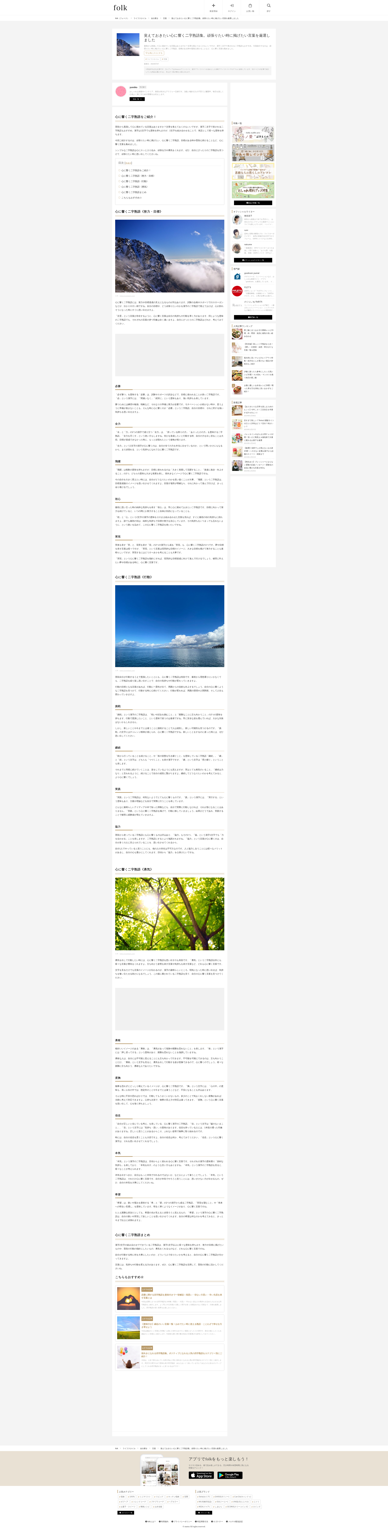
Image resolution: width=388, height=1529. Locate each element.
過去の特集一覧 (254, 203)
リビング (159, 1497)
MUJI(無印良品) (205, 1502)
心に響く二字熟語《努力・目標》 (138, 176)
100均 (132, 1497)
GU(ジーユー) (222, 1502)
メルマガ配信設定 (235, 1521)
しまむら (218, 1507)
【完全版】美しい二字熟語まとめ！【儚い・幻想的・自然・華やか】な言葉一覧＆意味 (258, 347)
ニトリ (256, 1502)
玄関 (186, 1497)
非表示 (128, 163)
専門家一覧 (254, 317)
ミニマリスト (145, 1497)
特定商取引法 (202, 1521)
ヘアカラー (173, 1502)
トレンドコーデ (139, 1502)
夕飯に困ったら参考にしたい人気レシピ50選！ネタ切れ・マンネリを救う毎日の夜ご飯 (258, 375)
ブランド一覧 (205, 1513)
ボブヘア (124, 1502)
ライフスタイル (153, 59)
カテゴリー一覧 (127, 1513)
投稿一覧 (136, 99)
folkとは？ (151, 1521)
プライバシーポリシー (182, 1521)
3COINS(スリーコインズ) (237, 1507)
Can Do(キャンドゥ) (242, 1497)
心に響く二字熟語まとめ (133, 192)
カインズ (256, 1507)
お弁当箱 (158, 1507)
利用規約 (164, 1521)
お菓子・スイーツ (128, 1507)
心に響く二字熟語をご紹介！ (136, 170)
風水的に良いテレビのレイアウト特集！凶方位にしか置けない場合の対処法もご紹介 (258, 361)
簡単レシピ (145, 1507)
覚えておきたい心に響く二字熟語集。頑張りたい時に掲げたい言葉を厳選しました (194, 1448)
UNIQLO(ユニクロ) (241, 1502)
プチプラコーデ (157, 1502)
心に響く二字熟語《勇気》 (135, 186)
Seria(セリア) (204, 1497)
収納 (122, 1497)
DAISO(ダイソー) (222, 1497)
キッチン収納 (173, 1497)
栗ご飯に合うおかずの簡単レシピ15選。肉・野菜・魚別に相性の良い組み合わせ (258, 333)
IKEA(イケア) (204, 1507)
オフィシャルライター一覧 (254, 260)
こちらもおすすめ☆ (131, 197)
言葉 (165, 59)
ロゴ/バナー (218, 1521)
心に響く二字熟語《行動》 (135, 181)
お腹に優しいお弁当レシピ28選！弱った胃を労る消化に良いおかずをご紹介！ (258, 388)
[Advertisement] (169, 355)
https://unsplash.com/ (127, 296)
